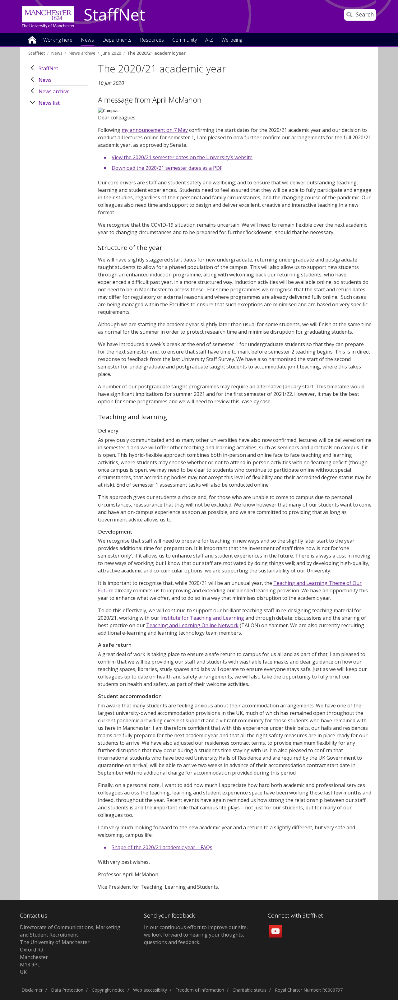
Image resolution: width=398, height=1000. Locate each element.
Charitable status (249, 990)
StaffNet (114, 15)
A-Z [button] (209, 40)
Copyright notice (108, 990)
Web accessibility (150, 990)
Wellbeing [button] (231, 40)
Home (32, 39)
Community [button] (184, 40)
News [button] (87, 40)
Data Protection (67, 990)
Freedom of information (199, 990)
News (56, 53)
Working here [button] (57, 40)
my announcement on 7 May (155, 130)
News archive (81, 53)
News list (49, 103)
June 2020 (111, 53)
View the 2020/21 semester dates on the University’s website (182, 157)
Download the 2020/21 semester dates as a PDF (167, 167)
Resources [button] (152, 40)
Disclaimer (32, 990)
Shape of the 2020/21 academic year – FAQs (162, 847)
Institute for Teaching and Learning (202, 617)
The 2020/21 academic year (156, 53)
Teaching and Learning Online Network (192, 625)
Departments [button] (117, 40)
